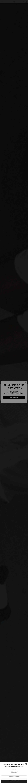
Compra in (14, 781)
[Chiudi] (26, 763)
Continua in (14, 776)
